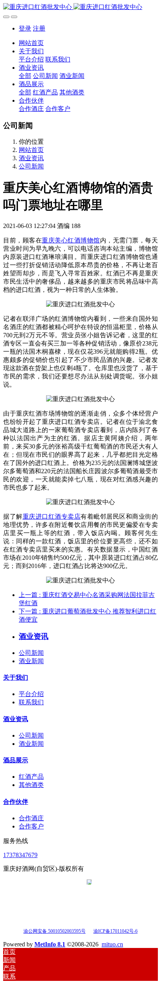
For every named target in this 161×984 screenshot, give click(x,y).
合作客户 (31, 826)
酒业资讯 (31, 158)
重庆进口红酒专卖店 (52, 516)
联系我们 (31, 702)
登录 (25, 28)
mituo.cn (112, 944)
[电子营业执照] (89, 930)
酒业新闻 (31, 661)
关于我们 (15, 677)
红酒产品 (31, 776)
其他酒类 (31, 784)
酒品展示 (15, 760)
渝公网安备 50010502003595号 (54, 931)
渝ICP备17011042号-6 (115, 931)
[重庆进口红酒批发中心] (80, 7)
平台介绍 (31, 694)
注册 (39, 28)
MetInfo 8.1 (49, 944)
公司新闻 (31, 166)
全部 (25, 75)
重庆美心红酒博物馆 (71, 240)
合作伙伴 (15, 801)
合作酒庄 (31, 818)
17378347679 (20, 855)
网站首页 (31, 43)
